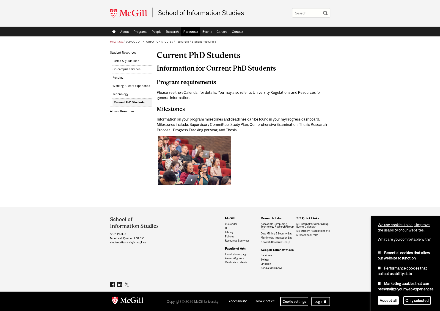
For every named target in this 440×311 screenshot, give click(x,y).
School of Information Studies (201, 12)
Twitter (265, 259)
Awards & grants (234, 258)
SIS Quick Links (307, 218)
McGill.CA (116, 41)
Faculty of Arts (235, 248)
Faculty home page (236, 254)
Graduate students (236, 262)
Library (229, 232)
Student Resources (204, 41)
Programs (140, 31)
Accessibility (237, 301)
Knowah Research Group (275, 242)
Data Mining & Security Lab (276, 233)
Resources (190, 31)
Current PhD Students (129, 102)
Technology (120, 94)
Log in (318, 301)
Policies (229, 236)
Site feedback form (307, 235)
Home (114, 31)
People (156, 31)
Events (207, 31)
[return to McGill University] (128, 301)
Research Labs (271, 218)
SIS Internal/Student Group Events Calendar (312, 225)
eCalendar (190, 92)
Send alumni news (271, 268)
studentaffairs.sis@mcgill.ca (128, 242)
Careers (222, 31)
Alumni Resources (122, 111)
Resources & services (237, 240)
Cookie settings (294, 301)
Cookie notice (265, 301)
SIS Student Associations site (313, 230)
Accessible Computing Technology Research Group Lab (277, 227)
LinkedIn (266, 263)
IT (226, 228)
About (124, 31)
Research (172, 31)
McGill (230, 218)
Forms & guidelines (126, 61)
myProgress (291, 119)
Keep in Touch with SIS (277, 249)
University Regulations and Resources (284, 92)
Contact (237, 31)
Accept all (388, 300)
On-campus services (126, 69)
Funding (118, 77)
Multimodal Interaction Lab (276, 237)
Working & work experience (131, 86)
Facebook (266, 255)
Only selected (417, 300)
